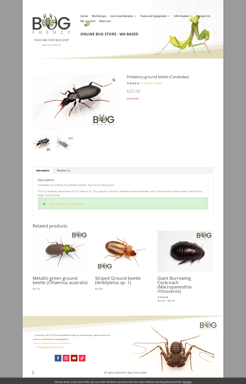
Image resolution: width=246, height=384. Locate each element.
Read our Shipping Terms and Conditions (52, 343)
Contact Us (203, 16)
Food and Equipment (153, 16)
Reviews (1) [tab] (63, 170)
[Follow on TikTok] (82, 358)
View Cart (105, 21)
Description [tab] (42, 170)
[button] (114, 80)
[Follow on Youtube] (74, 358)
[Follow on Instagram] (66, 358)
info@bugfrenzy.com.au (49, 347)
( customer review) (151, 83)
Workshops (99, 16)
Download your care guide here (67, 204)
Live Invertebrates (121, 16)
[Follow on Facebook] (58, 358)
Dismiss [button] (187, 381)
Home (84, 16)
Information (181, 16)
